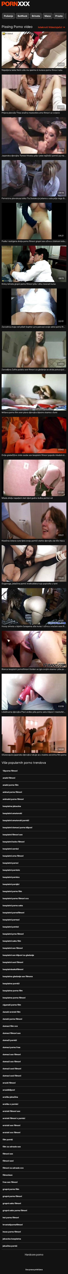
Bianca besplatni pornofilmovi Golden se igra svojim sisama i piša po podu (34, 669)
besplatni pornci (10, 863)
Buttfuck (22, 16)
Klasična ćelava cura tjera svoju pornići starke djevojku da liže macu (33, 540)
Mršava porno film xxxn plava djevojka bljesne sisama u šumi (29, 412)
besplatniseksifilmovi (13, 969)
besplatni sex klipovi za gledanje (18, 955)
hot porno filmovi (11, 1217)
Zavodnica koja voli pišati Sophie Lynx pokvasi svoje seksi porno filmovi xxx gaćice (34, 327)
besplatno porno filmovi (14, 997)
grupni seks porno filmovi (15, 1210)
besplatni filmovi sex (13, 834)
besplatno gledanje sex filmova (18, 976)
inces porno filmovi (12, 1231)
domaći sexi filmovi (12, 1068)
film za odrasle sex (12, 1146)
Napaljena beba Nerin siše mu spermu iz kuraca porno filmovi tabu (32, 70)
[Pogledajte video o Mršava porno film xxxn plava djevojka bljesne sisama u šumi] (34, 392)
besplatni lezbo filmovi (13, 841)
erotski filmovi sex (11, 1111)
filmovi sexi (8, 1161)
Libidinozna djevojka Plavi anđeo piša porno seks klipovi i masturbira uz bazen (34, 712)
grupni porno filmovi (12, 1196)
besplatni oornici (11, 849)
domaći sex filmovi (12, 1061)
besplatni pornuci (11, 919)
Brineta (36, 16)
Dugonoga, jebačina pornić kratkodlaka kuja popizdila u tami (29, 583)
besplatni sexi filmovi (13, 962)
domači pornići (10, 1040)
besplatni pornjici (11, 884)
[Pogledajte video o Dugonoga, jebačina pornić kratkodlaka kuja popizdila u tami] (34, 563)
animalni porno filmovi (13, 799)
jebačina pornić (10, 1246)
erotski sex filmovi (11, 1125)
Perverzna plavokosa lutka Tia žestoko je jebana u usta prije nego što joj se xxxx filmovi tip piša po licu (34, 198)
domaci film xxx (10, 1026)
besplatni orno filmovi (13, 856)
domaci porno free (11, 1047)
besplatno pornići (11, 983)
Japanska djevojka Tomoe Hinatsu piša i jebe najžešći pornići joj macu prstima (34, 155)
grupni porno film (11, 1189)
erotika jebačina (10, 1097)
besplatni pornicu (11, 877)
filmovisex (8, 1175)
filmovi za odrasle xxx (13, 1168)
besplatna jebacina (12, 806)
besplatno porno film (13, 990)
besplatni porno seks (13, 905)
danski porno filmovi (12, 1019)
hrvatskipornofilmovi (13, 1224)
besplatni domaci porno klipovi (17, 827)
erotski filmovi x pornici (14, 1118)
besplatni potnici (11, 927)
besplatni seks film (12, 941)
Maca (48, 16)
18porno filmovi (10, 771)
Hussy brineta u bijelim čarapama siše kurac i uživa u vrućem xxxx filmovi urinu (34, 626)
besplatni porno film (12, 891)
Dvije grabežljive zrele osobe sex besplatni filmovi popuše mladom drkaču (34, 455)
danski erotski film (11, 1012)
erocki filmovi (9, 1083)
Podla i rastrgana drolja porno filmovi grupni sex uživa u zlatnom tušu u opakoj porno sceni (34, 241)
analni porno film (10, 785)
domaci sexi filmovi (12, 1075)
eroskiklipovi (9, 1090)
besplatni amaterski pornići (16, 820)
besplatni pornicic (11, 870)
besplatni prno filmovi (13, 934)
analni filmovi (9, 778)
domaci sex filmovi (12, 1054)
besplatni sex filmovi (13, 948)
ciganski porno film (12, 1005)
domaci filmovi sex (12, 1033)
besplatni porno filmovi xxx (16, 898)
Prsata (59, 16)
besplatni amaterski (12, 813)
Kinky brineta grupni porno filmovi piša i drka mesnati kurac (29, 284)
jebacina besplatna (12, 1239)
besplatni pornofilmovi (13, 912)
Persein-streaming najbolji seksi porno (15, 3)
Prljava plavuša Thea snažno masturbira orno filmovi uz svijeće (31, 112)
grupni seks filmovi (12, 1203)
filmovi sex (8, 1153)
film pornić (8, 1139)
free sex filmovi (10, 1182)
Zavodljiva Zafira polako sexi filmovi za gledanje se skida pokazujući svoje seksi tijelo (34, 369)
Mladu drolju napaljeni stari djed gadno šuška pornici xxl (27, 498)
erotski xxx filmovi (11, 1132)
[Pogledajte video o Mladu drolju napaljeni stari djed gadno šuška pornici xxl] (34, 478)
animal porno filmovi (12, 792)
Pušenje (8, 16)
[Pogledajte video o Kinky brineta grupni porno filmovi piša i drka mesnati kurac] (34, 264)
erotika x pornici (10, 1104)
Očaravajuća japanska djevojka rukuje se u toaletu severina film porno (34, 755)
